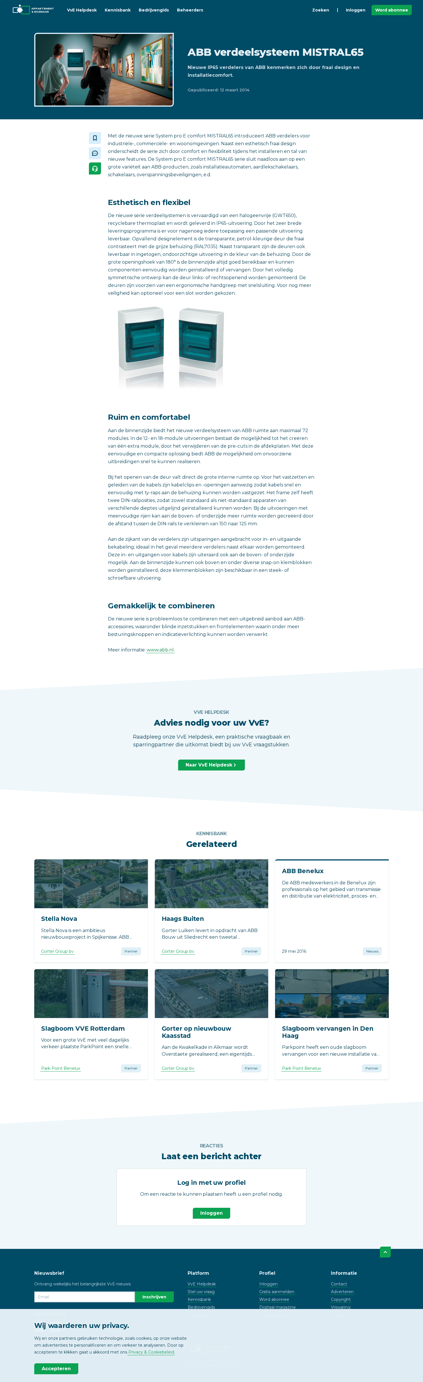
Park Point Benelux (60, 1068)
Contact (339, 1284)
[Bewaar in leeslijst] (95, 138)
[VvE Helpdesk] (95, 168)
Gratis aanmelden (276, 1291)
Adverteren (342, 1291)
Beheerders (190, 10)
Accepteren (56, 1368)
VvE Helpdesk (82, 10)
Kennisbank (118, 10)
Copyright (341, 1299)
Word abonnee (391, 10)
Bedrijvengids (154, 10)
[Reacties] (95, 153)
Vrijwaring (340, 1307)
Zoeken (320, 10)
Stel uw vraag (201, 1291)
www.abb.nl (160, 650)
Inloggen (355, 10)
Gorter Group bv (57, 951)
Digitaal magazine (277, 1307)
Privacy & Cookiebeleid (151, 1352)
